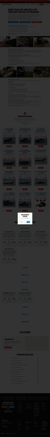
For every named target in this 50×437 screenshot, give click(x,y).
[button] (28, 222)
